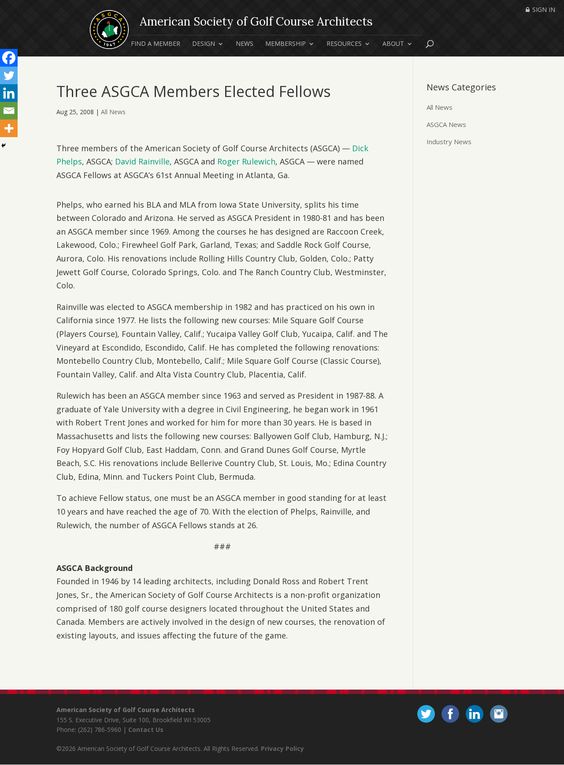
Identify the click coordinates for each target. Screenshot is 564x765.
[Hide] (3, 145)
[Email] (9, 110)
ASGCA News (446, 124)
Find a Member (155, 44)
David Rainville (142, 161)
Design (203, 44)
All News (113, 112)
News (244, 44)
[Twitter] (9, 75)
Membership (285, 44)
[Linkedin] (9, 93)
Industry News (449, 141)
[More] (9, 128)
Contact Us (145, 729)
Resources (344, 44)
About (393, 44)
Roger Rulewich (246, 161)
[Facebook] (9, 58)
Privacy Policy (282, 748)
